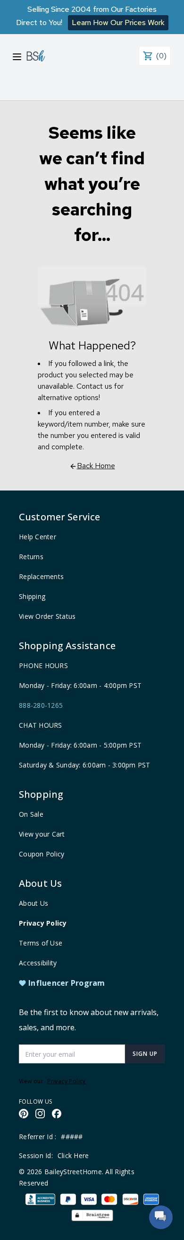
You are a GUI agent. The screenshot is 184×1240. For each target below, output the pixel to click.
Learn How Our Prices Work (118, 22)
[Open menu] (17, 56)
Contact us (94, 386)
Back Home (96, 466)
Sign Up (145, 1054)
